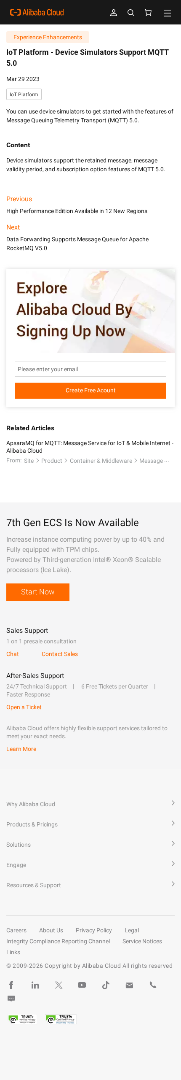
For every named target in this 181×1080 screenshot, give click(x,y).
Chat (12, 654)
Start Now (38, 591)
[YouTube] (82, 985)
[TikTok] (106, 985)
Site (29, 460)
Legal (132, 930)
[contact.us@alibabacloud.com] (129, 985)
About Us (51, 930)
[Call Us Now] (153, 985)
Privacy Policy (94, 930)
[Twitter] (58, 985)
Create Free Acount (91, 390)
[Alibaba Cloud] (37, 12)
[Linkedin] (35, 985)
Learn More (21, 748)
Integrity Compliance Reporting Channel (58, 941)
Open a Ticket (24, 707)
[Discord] (11, 999)
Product (51, 460)
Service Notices (142, 941)
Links (13, 952)
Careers (16, 930)
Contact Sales (60, 654)
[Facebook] (11, 985)
